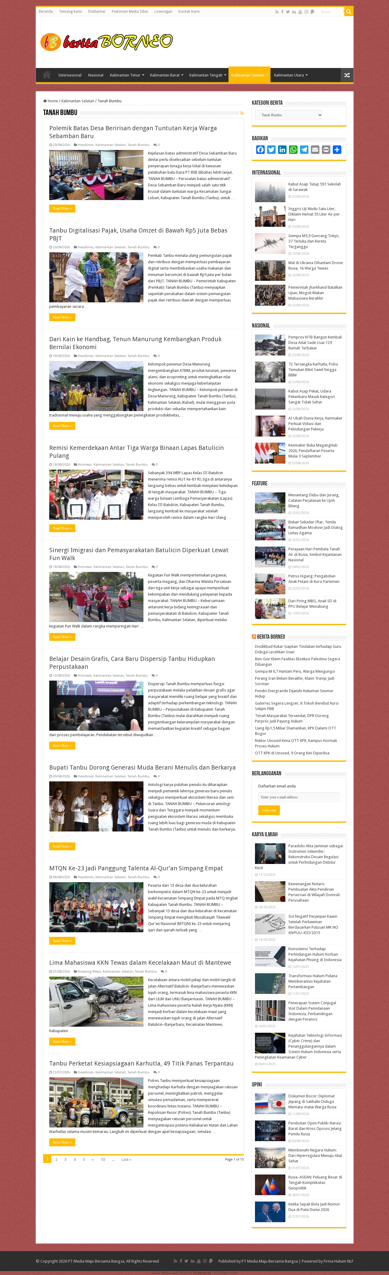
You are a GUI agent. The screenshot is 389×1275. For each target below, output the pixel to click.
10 (103, 1159)
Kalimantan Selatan (248, 75)
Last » (126, 1159)
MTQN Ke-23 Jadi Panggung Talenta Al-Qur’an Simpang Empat (136, 868)
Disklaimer (97, 11)
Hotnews (85, 465)
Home (47, 74)
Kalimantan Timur (125, 75)
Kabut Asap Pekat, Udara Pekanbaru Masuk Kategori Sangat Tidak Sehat (311, 396)
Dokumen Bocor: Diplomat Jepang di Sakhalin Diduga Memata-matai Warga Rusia (312, 1101)
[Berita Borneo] (108, 41)
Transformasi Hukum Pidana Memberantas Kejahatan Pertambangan (312, 981)
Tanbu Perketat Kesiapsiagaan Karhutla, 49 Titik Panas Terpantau (141, 1063)
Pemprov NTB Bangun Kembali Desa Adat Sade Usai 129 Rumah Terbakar (315, 342)
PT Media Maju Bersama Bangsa (270, 1261)
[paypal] (312, 11)
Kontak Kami (189, 11)
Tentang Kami (70, 11)
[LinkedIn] (294, 11)
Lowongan (163, 11)
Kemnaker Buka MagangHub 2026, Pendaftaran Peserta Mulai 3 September (313, 450)
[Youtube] (300, 11)
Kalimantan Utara (289, 75)
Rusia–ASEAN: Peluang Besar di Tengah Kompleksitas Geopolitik (315, 1182)
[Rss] (277, 11)
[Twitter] (288, 11)
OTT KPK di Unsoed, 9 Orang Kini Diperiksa (292, 753)
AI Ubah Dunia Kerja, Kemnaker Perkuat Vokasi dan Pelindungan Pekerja (315, 423)
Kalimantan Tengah (205, 75)
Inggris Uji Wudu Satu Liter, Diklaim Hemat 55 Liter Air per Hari (314, 214)
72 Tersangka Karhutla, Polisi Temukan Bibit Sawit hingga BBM (313, 369)
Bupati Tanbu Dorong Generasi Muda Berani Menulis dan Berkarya (142, 767)
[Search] (348, 11)
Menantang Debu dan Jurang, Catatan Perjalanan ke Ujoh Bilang (313, 500)
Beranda (46, 11)
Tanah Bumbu (139, 145)
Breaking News (89, 972)
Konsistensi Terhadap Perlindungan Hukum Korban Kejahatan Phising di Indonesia (315, 954)
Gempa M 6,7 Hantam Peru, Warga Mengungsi (295, 671)
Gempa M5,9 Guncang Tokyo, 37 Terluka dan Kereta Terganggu (313, 241)
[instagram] (306, 11)
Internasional (69, 75)
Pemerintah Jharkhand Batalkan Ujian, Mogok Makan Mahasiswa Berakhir (315, 293)
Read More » (62, 208)
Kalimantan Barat (165, 75)
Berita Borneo (271, 637)
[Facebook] (282, 11)
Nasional (95, 75)
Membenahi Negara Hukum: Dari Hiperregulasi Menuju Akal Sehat (315, 1155)
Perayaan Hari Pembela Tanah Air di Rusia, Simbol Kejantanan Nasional (315, 554)
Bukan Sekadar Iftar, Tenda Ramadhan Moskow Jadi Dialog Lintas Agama (315, 527)
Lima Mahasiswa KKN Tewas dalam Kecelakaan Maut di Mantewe (140, 962)
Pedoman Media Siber (130, 11)
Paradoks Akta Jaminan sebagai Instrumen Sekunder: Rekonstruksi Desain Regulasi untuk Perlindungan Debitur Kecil (299, 857)
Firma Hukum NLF (338, 1261)
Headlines (86, 145)
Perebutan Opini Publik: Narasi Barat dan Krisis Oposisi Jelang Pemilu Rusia (315, 1128)
